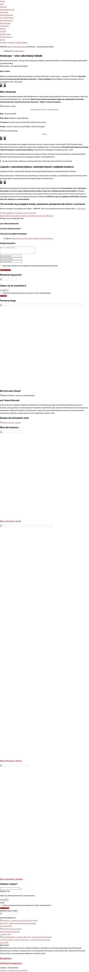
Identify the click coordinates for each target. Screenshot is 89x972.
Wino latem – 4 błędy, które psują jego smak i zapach (18, 923)
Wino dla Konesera (20, 47)
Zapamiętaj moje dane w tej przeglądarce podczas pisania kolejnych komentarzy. (30, 266)
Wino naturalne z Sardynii (11, 879)
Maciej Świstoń (13, 968)
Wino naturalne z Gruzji (10, 521)
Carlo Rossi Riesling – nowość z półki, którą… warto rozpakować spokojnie (25, 940)
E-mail (2, 290)
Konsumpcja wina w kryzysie (10, 931)
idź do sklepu (81, 209)
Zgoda (2, 902)
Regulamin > (6, 958)
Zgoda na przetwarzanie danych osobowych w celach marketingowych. (26, 293)
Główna (10, 47)
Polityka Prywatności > (11, 963)
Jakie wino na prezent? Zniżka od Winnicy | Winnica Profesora (32, 238)
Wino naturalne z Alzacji (11, 761)
